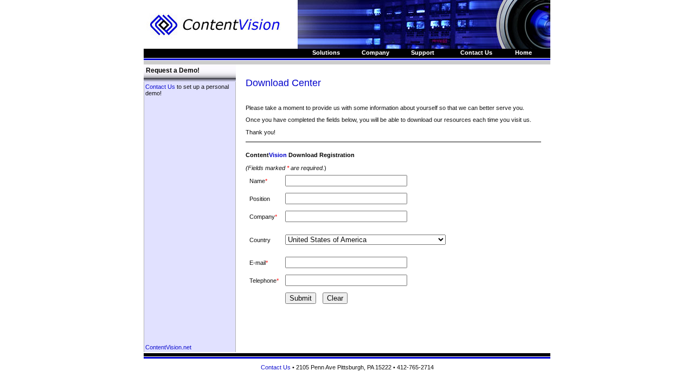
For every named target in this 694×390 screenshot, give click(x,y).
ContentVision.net (168, 347)
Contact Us (160, 86)
